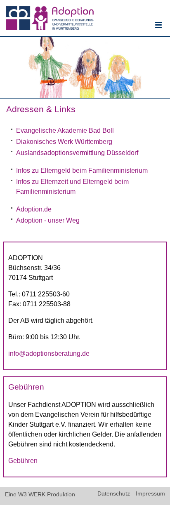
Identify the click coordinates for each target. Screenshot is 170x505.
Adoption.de (34, 209)
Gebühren (23, 460)
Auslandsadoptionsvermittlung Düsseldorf (77, 152)
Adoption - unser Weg (48, 220)
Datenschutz (113, 494)
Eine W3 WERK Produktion (40, 494)
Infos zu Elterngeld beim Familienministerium (82, 170)
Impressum (150, 494)
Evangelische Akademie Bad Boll (65, 130)
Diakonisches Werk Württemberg (64, 141)
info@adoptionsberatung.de (49, 353)
